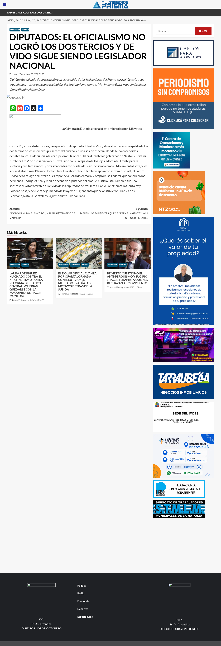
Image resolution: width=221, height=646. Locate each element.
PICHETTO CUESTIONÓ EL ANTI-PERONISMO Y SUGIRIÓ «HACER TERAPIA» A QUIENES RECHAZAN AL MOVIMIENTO (127, 278)
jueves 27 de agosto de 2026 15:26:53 (28, 300)
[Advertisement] (183, 544)
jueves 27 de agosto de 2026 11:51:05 (126, 287)
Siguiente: (114, 213)
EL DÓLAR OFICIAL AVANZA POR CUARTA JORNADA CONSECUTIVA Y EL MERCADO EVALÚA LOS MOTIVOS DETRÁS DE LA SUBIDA (77, 281)
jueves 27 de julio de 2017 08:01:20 (28, 74)
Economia (75, 264)
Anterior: (42, 213)
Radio (80, 593)
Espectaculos (85, 616)
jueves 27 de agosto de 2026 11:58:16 (77, 293)
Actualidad (15, 29)
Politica (25, 29)
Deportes (82, 608)
